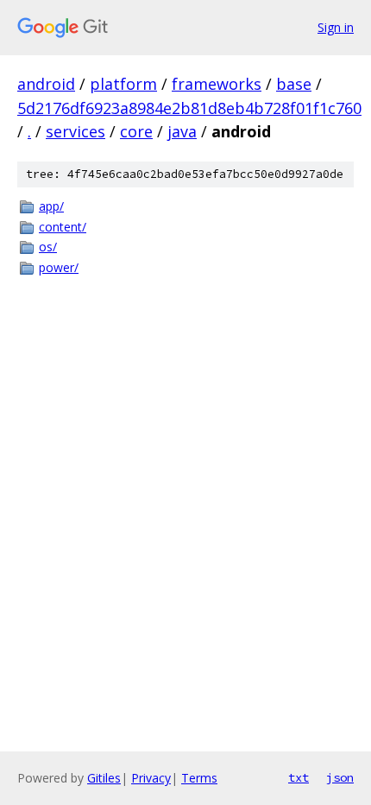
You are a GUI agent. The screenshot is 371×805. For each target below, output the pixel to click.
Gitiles (104, 778)
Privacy (151, 778)
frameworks (216, 83)
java (182, 131)
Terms (199, 778)
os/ (48, 246)
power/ (59, 267)
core (136, 131)
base (293, 83)
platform (123, 83)
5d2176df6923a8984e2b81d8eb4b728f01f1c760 (189, 108)
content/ (62, 227)
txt (298, 777)
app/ (51, 206)
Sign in (336, 27)
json (340, 777)
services (75, 131)
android (46, 83)
